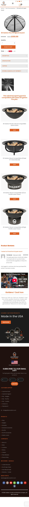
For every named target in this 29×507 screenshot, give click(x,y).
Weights (4, 423)
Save (11, 51)
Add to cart (9, 47)
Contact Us (5, 404)
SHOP (14, 130)
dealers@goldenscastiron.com (8, 478)
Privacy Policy (5, 457)
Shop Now (6, 322)
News (3, 445)
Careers (4, 452)
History (3, 450)
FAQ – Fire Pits (5, 399)
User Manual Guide (6, 469)
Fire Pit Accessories (10, 8)
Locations (4, 447)
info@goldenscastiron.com (9, 410)
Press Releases (5, 455)
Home (2, 8)
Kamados (4, 425)
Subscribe (14, 383)
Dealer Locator (5, 435)
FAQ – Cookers (5, 401)
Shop (3, 420)
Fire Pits (4, 430)
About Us (4, 442)
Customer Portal (6, 391)
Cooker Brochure (6, 464)
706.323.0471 (5, 406)
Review (9, 36)
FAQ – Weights (5, 396)
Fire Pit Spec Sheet (6, 467)
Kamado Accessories (7, 427)
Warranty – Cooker (6, 472)
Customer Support (6, 394)
